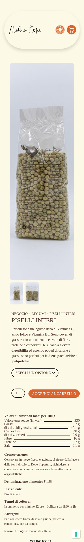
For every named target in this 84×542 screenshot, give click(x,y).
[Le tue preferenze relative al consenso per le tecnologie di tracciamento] (76, 534)
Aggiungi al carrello (54, 393)
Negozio (19, 314)
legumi (39, 314)
